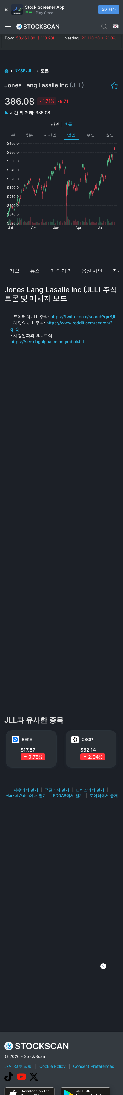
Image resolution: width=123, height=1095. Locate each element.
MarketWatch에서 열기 (26, 795)
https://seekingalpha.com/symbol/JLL (47, 341)
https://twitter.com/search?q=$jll (82, 316)
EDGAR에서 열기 (68, 795)
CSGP (87, 739)
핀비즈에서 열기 (90, 789)
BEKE (27, 739)
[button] (8, 26)
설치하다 (109, 9)
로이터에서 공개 (104, 795)
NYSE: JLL (25, 70)
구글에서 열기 (57, 789)
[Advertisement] (61, 246)
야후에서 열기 (26, 789)
